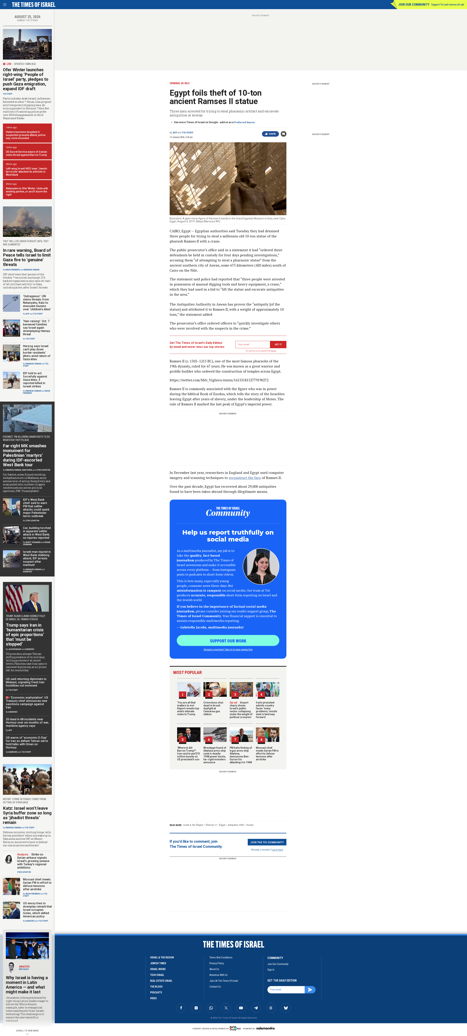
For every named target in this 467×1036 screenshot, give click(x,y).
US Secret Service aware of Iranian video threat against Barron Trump (26, 153)
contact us (215, 986)
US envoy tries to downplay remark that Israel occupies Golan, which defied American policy (37, 910)
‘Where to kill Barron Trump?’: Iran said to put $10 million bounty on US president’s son (188, 753)
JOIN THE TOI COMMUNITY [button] (267, 842)
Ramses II (211, 825)
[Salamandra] (265, 1028)
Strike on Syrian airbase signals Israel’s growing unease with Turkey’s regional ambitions (33, 861)
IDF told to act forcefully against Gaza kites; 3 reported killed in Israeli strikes (35, 380)
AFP (175, 132)
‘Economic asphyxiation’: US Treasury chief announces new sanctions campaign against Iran (27, 702)
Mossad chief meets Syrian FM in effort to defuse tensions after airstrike (267, 753)
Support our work (228, 640)
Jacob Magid (14, 649)
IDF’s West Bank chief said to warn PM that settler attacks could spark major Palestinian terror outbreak (36, 508)
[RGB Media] (236, 1028)
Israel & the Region (193, 825)
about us (214, 969)
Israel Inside (158, 969)
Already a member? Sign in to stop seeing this (228, 649)
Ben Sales (24, 969)
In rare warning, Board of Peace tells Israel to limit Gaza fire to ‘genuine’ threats (27, 257)
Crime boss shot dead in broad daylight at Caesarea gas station (213, 708)
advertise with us (218, 975)
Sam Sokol (27, 470)
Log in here (277, 849)
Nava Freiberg (12, 270)
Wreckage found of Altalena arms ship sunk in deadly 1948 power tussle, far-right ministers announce (214, 755)
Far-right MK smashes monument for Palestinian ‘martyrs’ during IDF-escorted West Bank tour (24, 455)
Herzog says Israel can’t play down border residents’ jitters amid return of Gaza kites (37, 352)
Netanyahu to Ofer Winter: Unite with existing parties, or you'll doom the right (27, 191)
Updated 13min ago (25, 63)
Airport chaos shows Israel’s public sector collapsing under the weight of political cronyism (241, 710)
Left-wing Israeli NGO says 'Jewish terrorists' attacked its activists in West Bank (26, 171)
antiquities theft (236, 825)
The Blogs (156, 986)
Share (272, 134)
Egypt (222, 825)
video (153, 998)
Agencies (27, 572)
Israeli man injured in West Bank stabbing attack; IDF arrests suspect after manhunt (37, 558)
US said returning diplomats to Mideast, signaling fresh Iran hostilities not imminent (26, 682)
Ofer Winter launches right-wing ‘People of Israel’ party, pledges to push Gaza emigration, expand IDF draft (25, 79)
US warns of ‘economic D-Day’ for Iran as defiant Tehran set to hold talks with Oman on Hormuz (27, 742)
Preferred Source (244, 122)
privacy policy (216, 963)
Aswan (249, 825)
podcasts (156, 992)
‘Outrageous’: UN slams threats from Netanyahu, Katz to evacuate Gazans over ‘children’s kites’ (37, 302)
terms (273, 351)
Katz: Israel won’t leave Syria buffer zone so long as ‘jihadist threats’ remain (27, 815)
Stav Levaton (43, 470)
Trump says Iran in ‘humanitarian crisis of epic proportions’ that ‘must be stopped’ (25, 634)
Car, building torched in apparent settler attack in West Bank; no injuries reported (37, 532)
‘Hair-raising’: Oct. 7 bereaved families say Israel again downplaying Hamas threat (36, 327)
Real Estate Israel (161, 980)
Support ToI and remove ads (447, 4)
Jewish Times (158, 963)
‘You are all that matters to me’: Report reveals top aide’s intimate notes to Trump (188, 708)
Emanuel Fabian (31, 270)
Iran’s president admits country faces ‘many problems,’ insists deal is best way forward (266, 710)
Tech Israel (157, 975)
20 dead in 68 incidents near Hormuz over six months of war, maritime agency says (27, 723)
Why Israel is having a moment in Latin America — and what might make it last (27, 984)
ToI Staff (187, 132)
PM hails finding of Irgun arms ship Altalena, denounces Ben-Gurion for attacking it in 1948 (241, 755)
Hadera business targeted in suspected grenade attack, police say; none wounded (25, 135)
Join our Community (413, 4)
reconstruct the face (245, 477)
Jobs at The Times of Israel (223, 980)
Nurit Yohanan (33, 542)
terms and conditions (220, 957)
